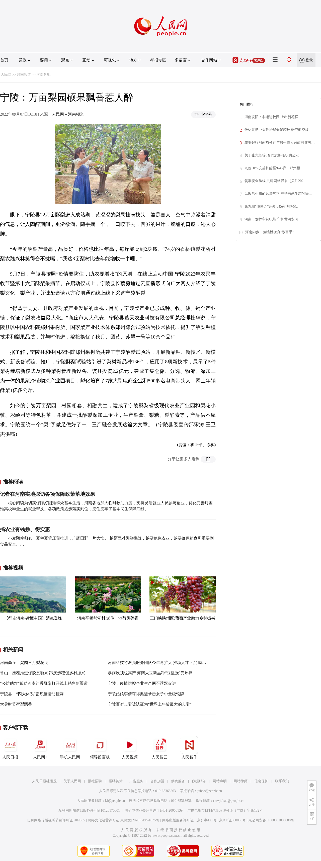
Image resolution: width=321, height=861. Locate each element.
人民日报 (10, 757)
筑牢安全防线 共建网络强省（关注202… (276, 181)
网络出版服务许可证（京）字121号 (189, 820)
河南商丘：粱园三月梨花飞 (24, 662)
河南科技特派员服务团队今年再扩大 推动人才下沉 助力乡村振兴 (165, 662)
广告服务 (136, 781)
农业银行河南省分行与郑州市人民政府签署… (280, 142)
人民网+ (40, 757)
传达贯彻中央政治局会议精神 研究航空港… (278, 130)
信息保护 (261, 781)
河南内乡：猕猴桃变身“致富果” (269, 232)
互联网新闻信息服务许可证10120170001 (89, 810)
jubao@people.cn (209, 791)
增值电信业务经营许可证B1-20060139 (154, 810)
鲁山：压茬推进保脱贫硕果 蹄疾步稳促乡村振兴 (42, 673)
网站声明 (220, 781)
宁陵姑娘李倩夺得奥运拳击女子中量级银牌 (146, 694)
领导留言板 (100, 757)
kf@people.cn (115, 801)
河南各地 (43, 74)
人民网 (6, 74)
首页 (4, 60)
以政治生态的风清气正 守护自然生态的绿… (278, 194)
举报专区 (158, 60)
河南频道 (24, 74)
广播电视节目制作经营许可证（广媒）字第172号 (225, 810)
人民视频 (130, 757)
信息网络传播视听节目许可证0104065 (56, 820)
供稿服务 (178, 781)
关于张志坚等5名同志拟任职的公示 (272, 155)
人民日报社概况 (44, 781)
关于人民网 (72, 781)
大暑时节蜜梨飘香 (16, 704)
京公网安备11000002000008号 (271, 820)
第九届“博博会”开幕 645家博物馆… (272, 206)
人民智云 (159, 757)
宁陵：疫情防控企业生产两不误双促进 (142, 683)
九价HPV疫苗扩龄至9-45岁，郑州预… (274, 168)
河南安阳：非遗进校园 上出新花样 (271, 117)
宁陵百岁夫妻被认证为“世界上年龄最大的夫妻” (150, 704)
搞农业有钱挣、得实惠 (25, 529)
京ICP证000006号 (232, 820)
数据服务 (199, 781)
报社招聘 (95, 781)
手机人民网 (70, 757)
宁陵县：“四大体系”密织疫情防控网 (32, 694)
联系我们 (282, 781)
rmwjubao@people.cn (228, 801)
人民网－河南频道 (68, 114)
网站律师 (240, 781)
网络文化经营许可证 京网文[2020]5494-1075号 (123, 820)
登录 (309, 60)
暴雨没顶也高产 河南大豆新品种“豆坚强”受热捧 (150, 673)
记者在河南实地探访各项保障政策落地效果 (47, 494)
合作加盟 (157, 781)
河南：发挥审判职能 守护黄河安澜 (271, 219)
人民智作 (189, 757)
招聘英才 (116, 781)
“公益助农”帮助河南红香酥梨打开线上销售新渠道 (44, 683)
